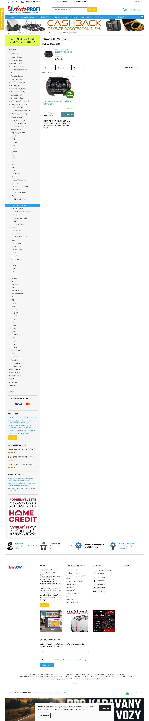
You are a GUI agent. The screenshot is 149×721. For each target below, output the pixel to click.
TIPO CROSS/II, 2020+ (20, 237)
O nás (68, 596)
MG (13, 300)
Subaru (14, 338)
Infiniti (14, 262)
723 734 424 (101, 577)
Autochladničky (16, 60)
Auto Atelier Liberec (125, 676)
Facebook (100, 581)
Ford (13, 164)
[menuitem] (12, 17)
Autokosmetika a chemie (20, 70)
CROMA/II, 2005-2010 (20, 180)
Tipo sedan (16, 190)
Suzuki (14, 341)
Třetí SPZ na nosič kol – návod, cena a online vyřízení (21, 489)
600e (14, 246)
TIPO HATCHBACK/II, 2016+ (22, 212)
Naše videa (100, 591)
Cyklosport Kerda (96, 676)
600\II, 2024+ (17, 243)
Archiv (12, 437)
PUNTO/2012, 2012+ (20, 199)
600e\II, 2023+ (17, 249)
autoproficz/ (101, 588)
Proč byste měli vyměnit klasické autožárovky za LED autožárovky (20, 426)
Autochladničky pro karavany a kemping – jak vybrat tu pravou (51, 589)
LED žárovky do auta (18, 82)
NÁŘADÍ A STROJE (15, 376)
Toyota (14, 347)
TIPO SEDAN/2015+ (19, 193)
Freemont (15, 183)
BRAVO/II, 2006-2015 (20, 205)
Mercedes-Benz (17, 294)
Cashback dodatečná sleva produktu (21, 430)
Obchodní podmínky (80, 2)
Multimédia (15, 85)
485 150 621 (101, 574)
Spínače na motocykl (19, 120)
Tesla (14, 344)
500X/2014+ (17, 231)
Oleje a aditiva (16, 366)
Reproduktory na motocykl (21, 111)
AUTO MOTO (13, 54)
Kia (13, 272)
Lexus (14, 275)
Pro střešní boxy (17, 357)
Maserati (15, 284)
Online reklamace (72, 593)
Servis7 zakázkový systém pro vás (57, 679)
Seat (13, 322)
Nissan (14, 303)
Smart (14, 331)
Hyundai (14, 256)
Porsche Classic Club (81, 676)
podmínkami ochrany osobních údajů (73, 660)
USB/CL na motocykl (19, 123)
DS (13, 161)
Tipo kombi (16, 215)
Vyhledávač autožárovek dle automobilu (23, 418)
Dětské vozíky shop (110, 676)
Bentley (14, 142)
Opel (13, 306)
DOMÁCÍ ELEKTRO (15, 369)
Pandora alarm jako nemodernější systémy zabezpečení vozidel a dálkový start (87, 674)
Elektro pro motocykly (19, 104)
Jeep (13, 268)
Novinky (69, 587)
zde (83, 709)
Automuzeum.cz (67, 676)
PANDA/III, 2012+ (18, 224)
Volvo (14, 354)
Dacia (13, 158)
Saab (13, 319)
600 (13, 240)
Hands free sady (17, 79)
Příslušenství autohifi (18, 89)
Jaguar (14, 265)
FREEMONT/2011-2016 (20, 186)
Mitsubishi (15, 290)
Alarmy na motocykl (18, 117)
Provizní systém (72, 602)
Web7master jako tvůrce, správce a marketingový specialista (38, 676)
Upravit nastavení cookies (58, 693)
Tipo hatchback (17, 208)
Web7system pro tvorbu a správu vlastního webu (87, 679)
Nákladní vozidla (16, 129)
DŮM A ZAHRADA (14, 373)
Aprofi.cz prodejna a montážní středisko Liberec (41, 674)
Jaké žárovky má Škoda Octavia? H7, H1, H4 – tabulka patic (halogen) (22, 484)
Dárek (74, 683)
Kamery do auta (16, 57)
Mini (13, 297)
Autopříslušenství (17, 76)
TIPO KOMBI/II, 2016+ (20, 218)
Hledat (92, 10)
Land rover (15, 278)
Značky (11, 392)
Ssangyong (16, 335)
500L (13, 171)
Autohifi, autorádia (17, 66)
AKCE (10, 388)
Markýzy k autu (16, 363)
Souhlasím (104, 708)
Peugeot (15, 313)
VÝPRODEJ (12, 385)
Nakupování (70, 590)
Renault (14, 316)
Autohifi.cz (120, 674)
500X (14, 227)
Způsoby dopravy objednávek (18, 433)
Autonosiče (15, 73)
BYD (13, 148)
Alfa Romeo (16, 136)
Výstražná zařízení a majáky (20, 101)
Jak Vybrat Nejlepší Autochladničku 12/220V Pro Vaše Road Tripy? (21, 422)
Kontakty (69, 599)
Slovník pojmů (71, 584)
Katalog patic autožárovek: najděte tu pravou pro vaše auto (49, 572)
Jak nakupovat (62, 2)
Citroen (14, 152)
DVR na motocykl (17, 107)
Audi (13, 139)
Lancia (14, 281)
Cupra (14, 155)
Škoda (14, 328)
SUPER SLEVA (13, 382)
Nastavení (44, 715)
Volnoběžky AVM (17, 95)
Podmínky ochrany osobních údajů (76, 577)
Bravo (14, 202)
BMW (13, 145)
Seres (14, 325)
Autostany (14, 360)
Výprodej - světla (17, 98)
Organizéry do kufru (18, 133)
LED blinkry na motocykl (20, 114)
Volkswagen (16, 350)
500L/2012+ (17, 174)
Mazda (14, 287)
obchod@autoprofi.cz (104, 570)
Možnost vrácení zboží (74, 581)
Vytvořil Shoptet (136, 693)
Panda (14, 221)
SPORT (11, 379)
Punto (14, 196)
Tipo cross (16, 234)
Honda (14, 253)
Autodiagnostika (17, 63)
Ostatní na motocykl (19, 126)
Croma (14, 177)
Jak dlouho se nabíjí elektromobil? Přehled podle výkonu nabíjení (20, 479)
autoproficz (101, 584)
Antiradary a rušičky (18, 92)
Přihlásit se (47, 665)
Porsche (15, 309)
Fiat (13, 167)
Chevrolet (15, 259)
